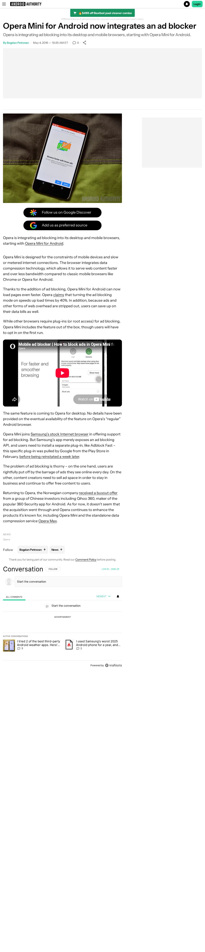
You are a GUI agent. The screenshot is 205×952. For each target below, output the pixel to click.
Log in (105, 569)
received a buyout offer (98, 493)
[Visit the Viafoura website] (113, 665)
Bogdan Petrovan (18, 43)
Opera (6, 539)
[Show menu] (4, 4)
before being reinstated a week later (49, 456)
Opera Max (47, 521)
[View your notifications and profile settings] (118, 596)
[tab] (14, 596)
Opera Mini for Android (44, 243)
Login (197, 4)
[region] (62, 617)
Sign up (115, 569)
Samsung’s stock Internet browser (59, 434)
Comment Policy (85, 559)
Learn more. (137, 19)
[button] (102, 4)
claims (58, 295)
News (7, 534)
